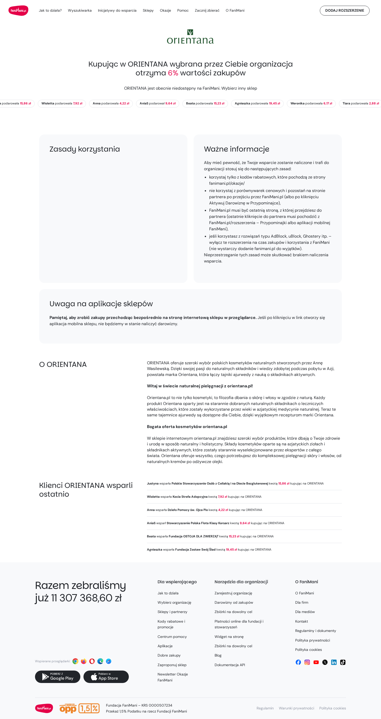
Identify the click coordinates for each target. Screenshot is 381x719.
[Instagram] (307, 662)
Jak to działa (168, 593)
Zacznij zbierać (207, 10)
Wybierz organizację (174, 602)
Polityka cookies (308, 649)
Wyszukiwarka (80, 10)
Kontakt (301, 621)
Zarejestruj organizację (233, 593)
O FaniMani (235, 10)
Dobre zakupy (169, 655)
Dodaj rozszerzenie (344, 10)
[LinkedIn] (334, 662)
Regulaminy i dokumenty (315, 630)
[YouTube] (316, 662)
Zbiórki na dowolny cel (233, 611)
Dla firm (301, 602)
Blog (218, 655)
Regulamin (265, 708)
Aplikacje (165, 646)
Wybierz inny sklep (239, 88)
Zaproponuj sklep (172, 665)
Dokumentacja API (230, 665)
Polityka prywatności (312, 640)
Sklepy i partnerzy (172, 611)
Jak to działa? (50, 10)
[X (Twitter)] (325, 662)
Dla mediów (305, 611)
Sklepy (148, 10)
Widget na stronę (229, 636)
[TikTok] (343, 662)
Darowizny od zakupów (234, 602)
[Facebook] (298, 662)
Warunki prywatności (296, 708)
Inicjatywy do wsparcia (117, 10)
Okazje (165, 10)
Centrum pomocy (172, 636)
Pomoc (183, 10)
